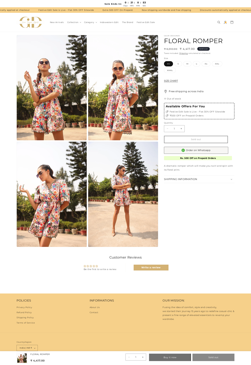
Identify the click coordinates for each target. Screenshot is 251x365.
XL (207, 64)
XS (170, 64)
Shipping (183, 53)
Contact (94, 312)
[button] (74, 22)
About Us (95, 307)
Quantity (168, 123)
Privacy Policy (24, 307)
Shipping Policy (25, 317)
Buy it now (170, 357)
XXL (218, 64)
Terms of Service (26, 322)
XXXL (171, 71)
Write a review (151, 267)
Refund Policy (24, 312)
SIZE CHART (171, 80)
